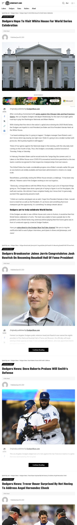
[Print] (4, 130)
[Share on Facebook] (4, 116)
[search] (63, 3)
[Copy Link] (4, 126)
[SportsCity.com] (13, 3)
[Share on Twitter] (4, 121)
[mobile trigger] (3, 3)
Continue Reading (38, 350)
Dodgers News (8, 16)
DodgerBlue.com (33, 109)
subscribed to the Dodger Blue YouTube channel (36, 228)
